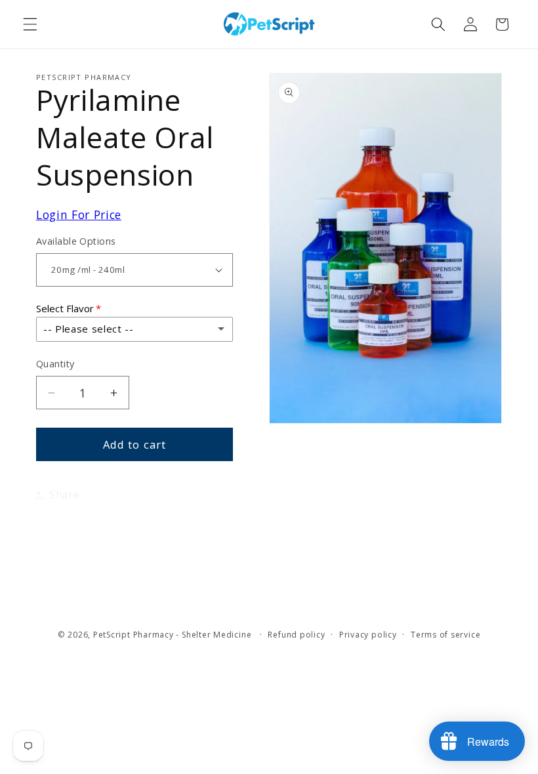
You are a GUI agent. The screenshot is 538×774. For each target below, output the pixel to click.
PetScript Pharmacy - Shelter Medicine (173, 634)
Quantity (55, 363)
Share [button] (64, 495)
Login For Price (78, 214)
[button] (30, 24)
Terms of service (445, 634)
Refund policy (296, 634)
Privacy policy (368, 634)
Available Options (75, 241)
